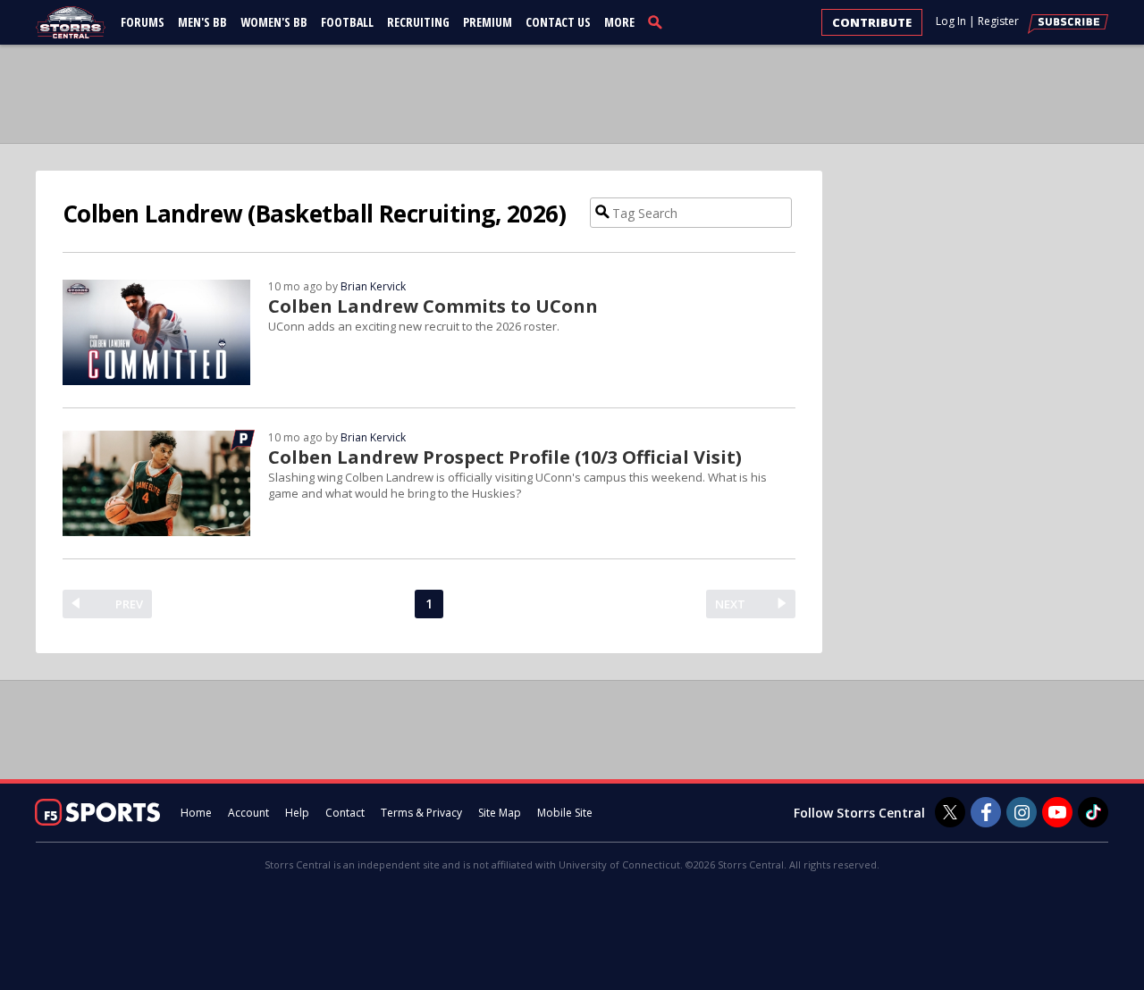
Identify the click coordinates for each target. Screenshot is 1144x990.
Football (347, 21)
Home (196, 812)
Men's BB (202, 21)
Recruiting (418, 21)
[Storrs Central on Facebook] (986, 812)
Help (297, 812)
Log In (951, 21)
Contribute (872, 22)
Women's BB (273, 21)
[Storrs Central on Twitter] (950, 812)
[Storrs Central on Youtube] (1057, 812)
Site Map (499, 812)
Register (998, 21)
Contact (345, 812)
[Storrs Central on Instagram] (1021, 812)
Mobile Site (565, 812)
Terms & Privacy (421, 812)
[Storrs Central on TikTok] (1093, 812)
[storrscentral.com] (71, 22)
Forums (142, 21)
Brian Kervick (373, 286)
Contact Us (558, 21)
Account (248, 812)
